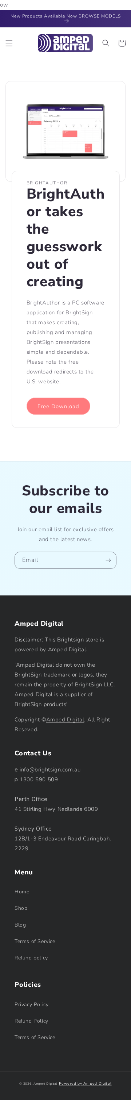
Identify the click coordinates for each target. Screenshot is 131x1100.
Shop (21, 908)
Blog (20, 924)
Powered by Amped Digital (85, 1083)
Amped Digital (65, 719)
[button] (9, 43)
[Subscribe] (108, 560)
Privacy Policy (31, 1004)
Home (22, 891)
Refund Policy (31, 1020)
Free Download (58, 406)
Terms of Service (35, 941)
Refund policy (31, 957)
